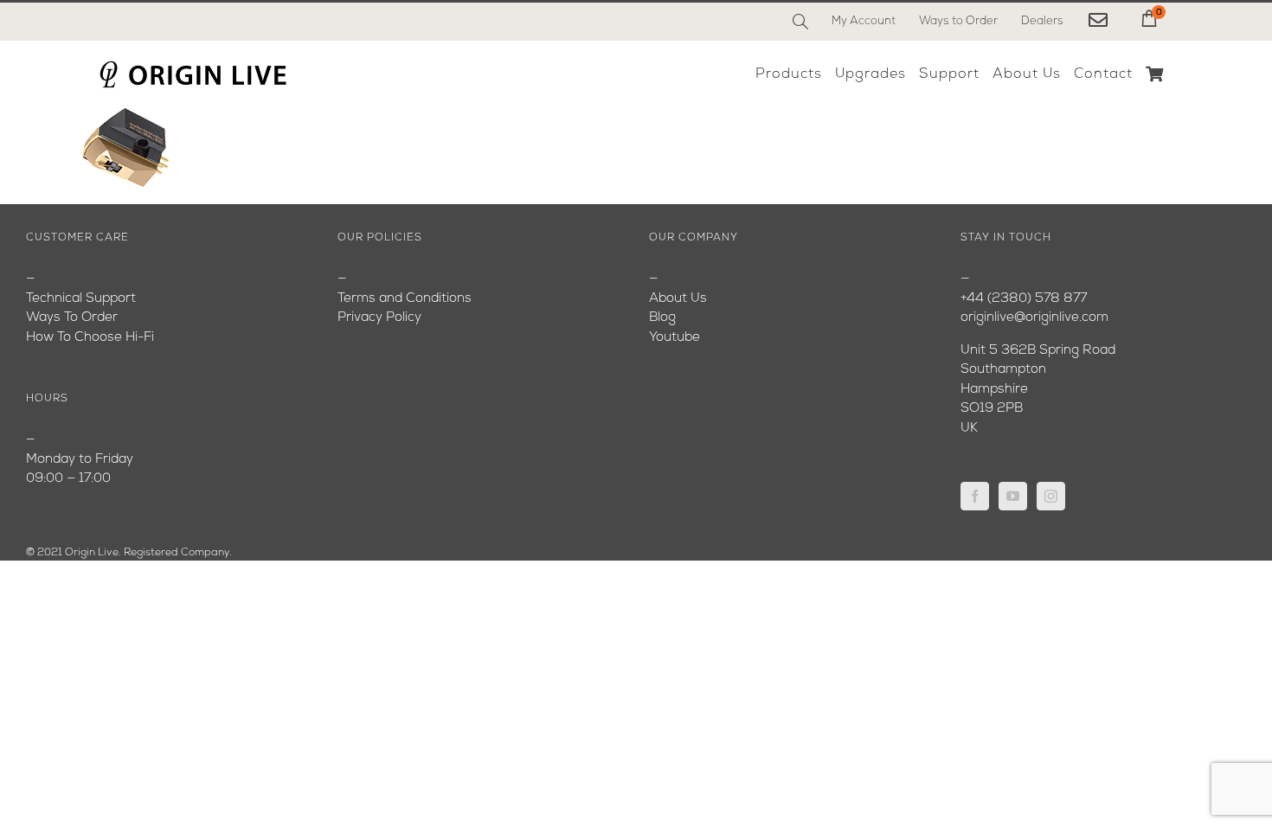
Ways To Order (72, 317)
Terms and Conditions (404, 298)
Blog (662, 317)
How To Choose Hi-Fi (90, 337)
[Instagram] (1051, 496)
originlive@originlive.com (1034, 317)
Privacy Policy (379, 317)
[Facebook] (974, 496)
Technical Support (81, 298)
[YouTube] (1013, 496)
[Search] (800, 22)
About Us (678, 298)
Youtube (674, 337)
